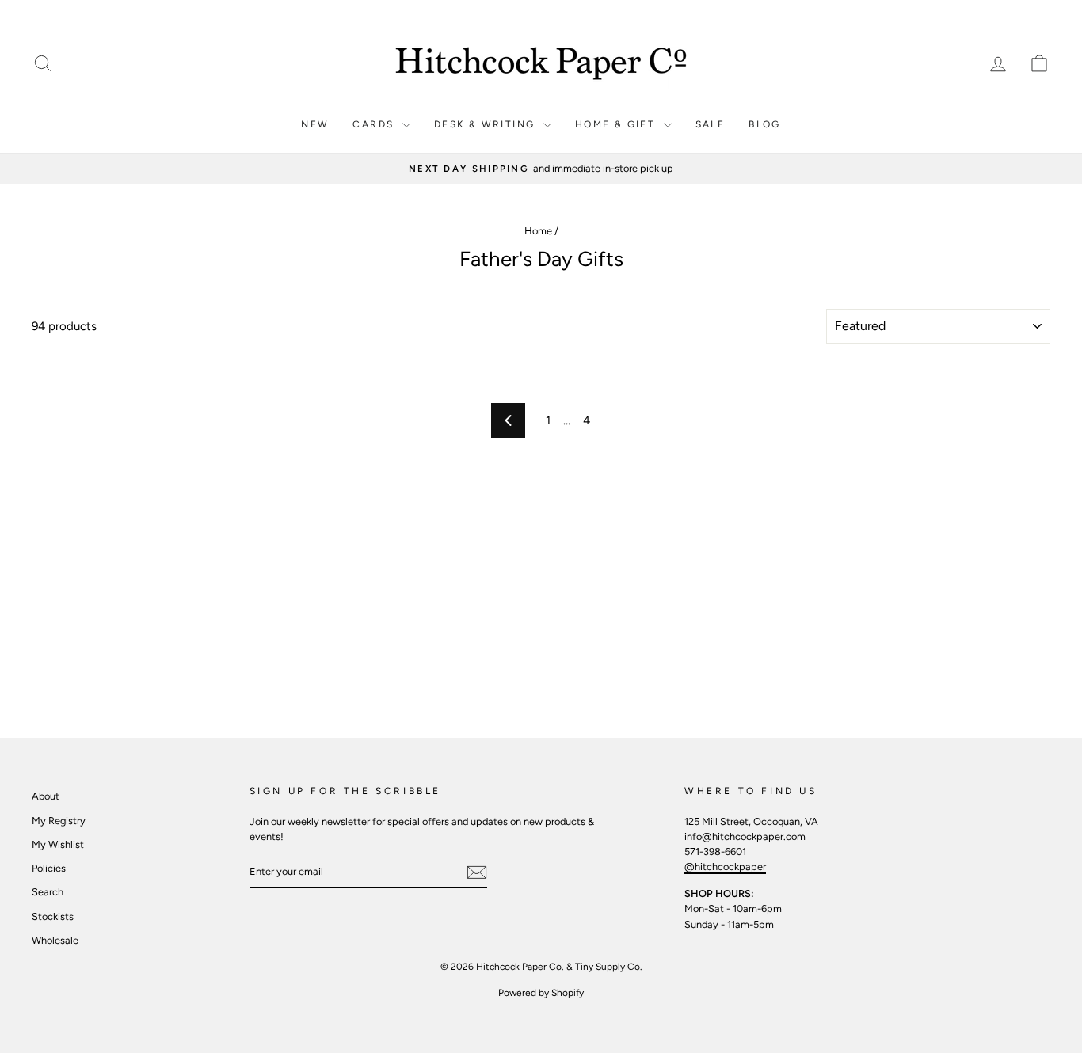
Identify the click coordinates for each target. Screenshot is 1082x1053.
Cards (375, 124)
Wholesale (55, 940)
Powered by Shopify (541, 992)
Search (47, 892)
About (45, 796)
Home (538, 231)
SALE (710, 124)
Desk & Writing (486, 124)
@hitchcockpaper (725, 866)
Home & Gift (617, 124)
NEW (315, 124)
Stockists (53, 916)
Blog (765, 124)
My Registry (59, 821)
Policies (49, 868)
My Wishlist (58, 844)
